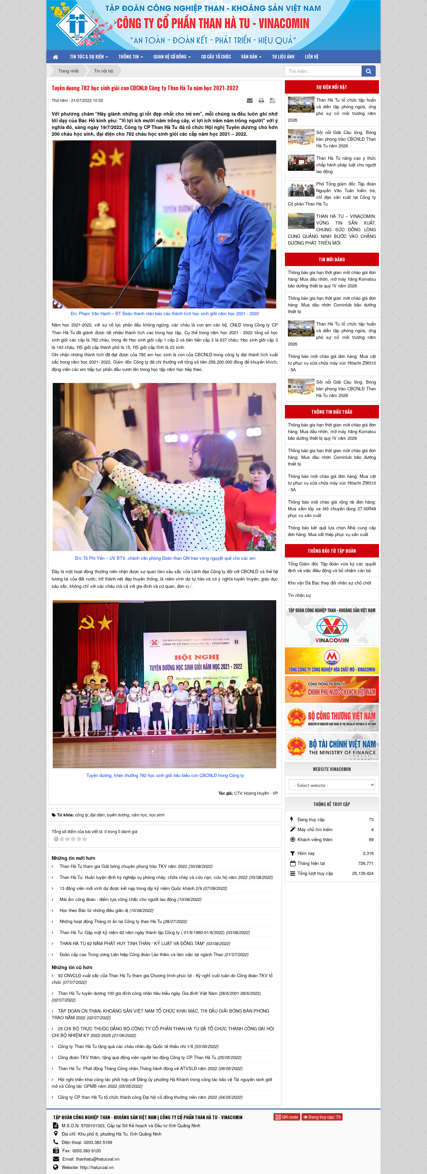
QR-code (289, 1117)
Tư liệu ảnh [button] (283, 56)
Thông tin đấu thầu (331, 411)
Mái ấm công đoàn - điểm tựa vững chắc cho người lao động (118, 899)
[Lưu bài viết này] (273, 100)
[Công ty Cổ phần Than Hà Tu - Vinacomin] (81, 23)
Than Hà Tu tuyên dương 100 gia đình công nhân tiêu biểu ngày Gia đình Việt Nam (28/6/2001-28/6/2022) (159, 993)
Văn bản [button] (249, 56)
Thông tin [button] (129, 56)
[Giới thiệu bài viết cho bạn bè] (250, 100)
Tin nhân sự (299, 595)
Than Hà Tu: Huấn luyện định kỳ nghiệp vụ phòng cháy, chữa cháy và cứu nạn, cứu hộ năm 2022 (154, 877)
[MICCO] (332, 660)
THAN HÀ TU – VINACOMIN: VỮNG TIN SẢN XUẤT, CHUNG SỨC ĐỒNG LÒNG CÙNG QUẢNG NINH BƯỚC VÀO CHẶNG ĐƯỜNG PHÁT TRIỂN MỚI (332, 229)
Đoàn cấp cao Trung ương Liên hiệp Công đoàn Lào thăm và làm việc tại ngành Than (141, 954)
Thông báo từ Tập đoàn (332, 550)
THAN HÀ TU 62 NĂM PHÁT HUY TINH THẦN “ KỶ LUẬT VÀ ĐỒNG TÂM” (132, 943)
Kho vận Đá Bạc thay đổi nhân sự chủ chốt (329, 582)
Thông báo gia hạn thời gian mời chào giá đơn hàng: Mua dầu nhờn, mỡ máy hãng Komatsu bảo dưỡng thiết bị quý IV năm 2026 (332, 279)
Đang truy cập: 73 (324, 1117)
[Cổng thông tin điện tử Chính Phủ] (332, 688)
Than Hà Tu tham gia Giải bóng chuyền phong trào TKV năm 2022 (123, 866)
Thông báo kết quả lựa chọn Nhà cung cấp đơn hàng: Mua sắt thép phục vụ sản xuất (332, 530)
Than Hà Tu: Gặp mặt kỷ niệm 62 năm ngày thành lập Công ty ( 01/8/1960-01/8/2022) (142, 932)
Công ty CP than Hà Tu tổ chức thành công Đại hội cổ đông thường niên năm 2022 (137, 1097)
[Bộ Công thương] (332, 717)
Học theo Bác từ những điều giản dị (94, 910)
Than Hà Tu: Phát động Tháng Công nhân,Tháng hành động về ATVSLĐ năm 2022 (137, 1068)
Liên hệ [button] (312, 56)
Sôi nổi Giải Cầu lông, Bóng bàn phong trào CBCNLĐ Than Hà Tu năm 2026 (346, 139)
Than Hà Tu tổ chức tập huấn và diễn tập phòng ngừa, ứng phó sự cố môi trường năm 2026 (332, 110)
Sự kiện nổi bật (331, 87)
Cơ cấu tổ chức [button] (216, 56)
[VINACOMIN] (332, 625)
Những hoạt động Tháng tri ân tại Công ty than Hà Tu (111, 921)
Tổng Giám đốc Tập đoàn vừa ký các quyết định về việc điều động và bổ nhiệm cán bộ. (332, 566)
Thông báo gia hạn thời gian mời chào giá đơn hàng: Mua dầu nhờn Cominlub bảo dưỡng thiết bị (332, 304)
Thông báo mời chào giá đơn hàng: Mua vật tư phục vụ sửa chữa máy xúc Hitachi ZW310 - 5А (332, 363)
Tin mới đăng (332, 259)
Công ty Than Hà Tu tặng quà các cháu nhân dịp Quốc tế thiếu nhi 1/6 (125, 1046)
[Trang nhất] (56, 56)
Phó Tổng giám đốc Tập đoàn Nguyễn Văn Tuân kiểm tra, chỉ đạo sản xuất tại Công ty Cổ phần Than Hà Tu (332, 193)
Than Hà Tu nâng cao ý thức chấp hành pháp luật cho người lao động (346, 164)
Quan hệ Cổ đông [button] (170, 56)
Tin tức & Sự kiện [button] (87, 56)
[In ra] (262, 100)
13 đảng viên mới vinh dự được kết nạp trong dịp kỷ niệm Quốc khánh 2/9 (131, 888)
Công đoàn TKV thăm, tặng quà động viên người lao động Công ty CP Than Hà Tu (137, 1057)
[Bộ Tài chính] (332, 746)
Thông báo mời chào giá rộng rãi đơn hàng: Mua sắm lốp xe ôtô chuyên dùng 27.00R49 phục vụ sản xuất (332, 508)
